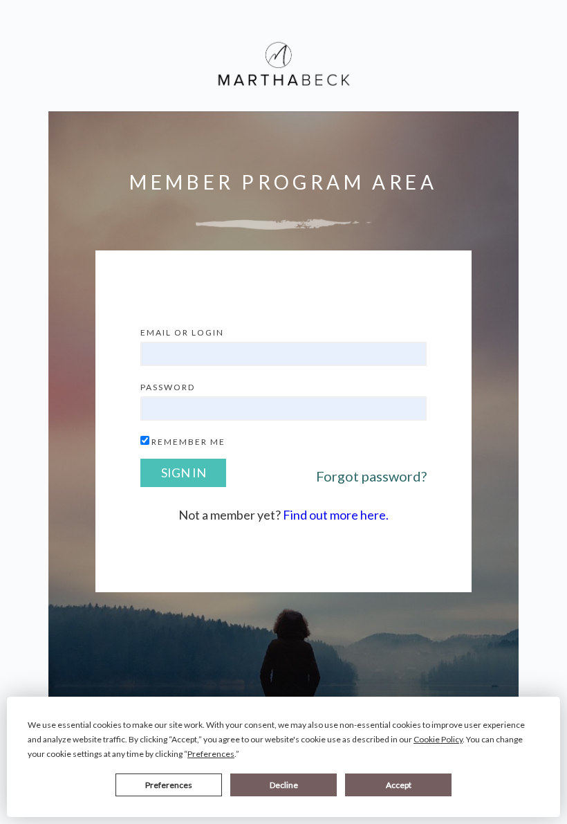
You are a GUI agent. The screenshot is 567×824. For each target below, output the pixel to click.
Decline (284, 785)
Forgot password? (371, 476)
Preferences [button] (210, 754)
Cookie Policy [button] (438, 739)
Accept (398, 785)
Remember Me (188, 442)
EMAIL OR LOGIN (182, 332)
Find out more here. (336, 514)
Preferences (168, 785)
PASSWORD (167, 387)
